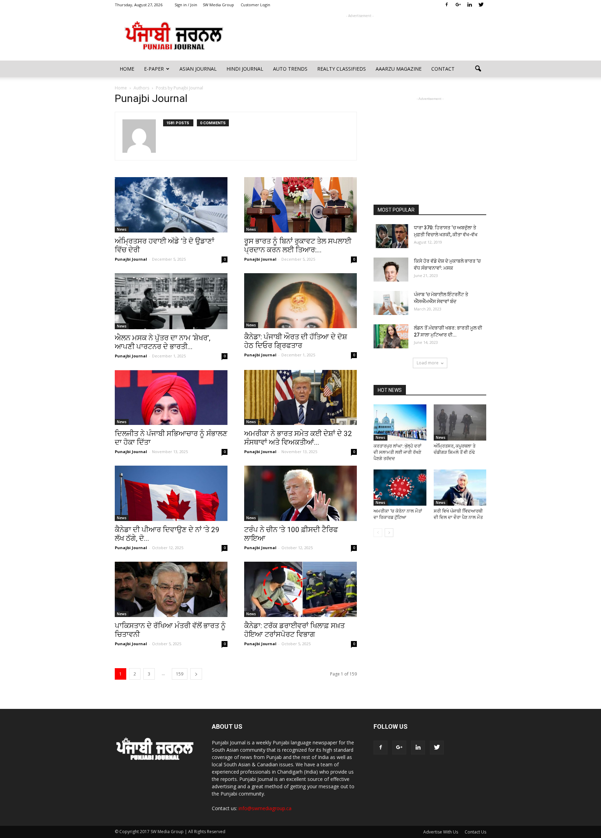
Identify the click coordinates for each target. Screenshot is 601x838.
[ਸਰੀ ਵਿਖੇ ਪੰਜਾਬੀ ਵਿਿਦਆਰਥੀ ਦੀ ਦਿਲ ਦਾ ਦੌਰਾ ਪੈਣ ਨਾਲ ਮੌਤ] (460, 487)
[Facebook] (446, 5)
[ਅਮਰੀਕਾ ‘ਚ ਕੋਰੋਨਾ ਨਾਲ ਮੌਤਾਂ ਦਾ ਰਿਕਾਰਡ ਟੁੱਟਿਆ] (400, 487)
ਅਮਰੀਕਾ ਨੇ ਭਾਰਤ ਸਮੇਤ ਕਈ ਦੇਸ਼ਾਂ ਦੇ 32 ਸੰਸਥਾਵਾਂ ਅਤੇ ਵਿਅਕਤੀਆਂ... (298, 437)
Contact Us (475, 832)
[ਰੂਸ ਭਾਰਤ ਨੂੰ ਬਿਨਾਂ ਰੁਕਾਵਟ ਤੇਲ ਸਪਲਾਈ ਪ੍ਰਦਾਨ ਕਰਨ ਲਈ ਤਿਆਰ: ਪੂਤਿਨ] (300, 204)
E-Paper (154, 68)
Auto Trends (290, 68)
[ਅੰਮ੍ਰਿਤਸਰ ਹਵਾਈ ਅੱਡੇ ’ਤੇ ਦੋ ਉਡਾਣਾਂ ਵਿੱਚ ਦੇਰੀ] (171, 204)
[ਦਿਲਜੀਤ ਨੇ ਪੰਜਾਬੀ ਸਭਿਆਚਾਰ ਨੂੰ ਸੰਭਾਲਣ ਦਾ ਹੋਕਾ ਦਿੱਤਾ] (171, 397)
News (122, 229)
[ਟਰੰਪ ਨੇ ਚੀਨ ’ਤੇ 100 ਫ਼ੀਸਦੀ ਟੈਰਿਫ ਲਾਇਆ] (300, 493)
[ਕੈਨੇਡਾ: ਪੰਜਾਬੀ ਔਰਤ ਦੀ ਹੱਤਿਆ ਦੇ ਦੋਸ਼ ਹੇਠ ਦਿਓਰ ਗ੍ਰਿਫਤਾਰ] (300, 301)
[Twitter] (481, 5)
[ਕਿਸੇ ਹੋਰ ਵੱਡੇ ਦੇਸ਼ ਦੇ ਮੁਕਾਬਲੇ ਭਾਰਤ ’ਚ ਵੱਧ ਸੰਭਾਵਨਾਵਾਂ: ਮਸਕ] (391, 270)
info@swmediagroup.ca (265, 808)
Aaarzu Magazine (399, 68)
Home (127, 68)
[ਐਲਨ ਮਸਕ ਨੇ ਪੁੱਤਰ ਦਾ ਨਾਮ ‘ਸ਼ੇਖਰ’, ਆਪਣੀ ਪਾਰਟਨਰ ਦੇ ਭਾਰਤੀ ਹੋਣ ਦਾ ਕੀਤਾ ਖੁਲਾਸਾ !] (171, 301)
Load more (428, 363)
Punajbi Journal (131, 259)
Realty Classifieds (341, 68)
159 (179, 674)
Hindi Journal (244, 68)
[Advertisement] (359, 35)
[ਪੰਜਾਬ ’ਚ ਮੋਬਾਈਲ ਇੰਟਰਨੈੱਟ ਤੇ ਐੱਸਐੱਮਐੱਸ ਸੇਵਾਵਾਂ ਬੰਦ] (391, 303)
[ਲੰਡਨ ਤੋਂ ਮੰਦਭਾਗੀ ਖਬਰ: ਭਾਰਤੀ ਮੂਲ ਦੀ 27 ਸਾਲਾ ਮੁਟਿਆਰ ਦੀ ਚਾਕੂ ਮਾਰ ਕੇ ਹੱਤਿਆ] (391, 336)
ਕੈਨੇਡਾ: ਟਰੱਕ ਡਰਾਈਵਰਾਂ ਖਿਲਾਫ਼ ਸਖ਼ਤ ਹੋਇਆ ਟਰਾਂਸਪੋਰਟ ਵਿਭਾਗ (294, 630)
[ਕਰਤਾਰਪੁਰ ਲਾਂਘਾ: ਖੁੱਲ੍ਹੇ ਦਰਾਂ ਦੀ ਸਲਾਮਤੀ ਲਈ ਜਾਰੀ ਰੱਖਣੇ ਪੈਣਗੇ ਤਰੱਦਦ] (400, 422)
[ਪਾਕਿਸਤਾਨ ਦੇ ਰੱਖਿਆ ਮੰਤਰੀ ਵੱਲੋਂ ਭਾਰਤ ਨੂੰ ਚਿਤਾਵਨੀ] (171, 589)
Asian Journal (198, 68)
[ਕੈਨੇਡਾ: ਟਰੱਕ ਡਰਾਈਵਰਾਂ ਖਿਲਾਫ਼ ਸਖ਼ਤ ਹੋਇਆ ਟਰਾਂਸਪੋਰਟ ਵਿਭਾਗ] (300, 589)
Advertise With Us (440, 832)
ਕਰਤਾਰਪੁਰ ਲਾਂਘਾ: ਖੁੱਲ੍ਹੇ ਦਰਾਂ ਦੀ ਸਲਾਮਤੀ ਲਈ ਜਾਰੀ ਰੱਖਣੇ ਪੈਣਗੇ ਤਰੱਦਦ (398, 452)
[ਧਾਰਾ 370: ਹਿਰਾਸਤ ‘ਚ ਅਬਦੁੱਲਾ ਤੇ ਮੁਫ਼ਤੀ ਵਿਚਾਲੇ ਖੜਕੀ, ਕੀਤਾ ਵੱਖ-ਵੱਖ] (391, 236)
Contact (443, 68)
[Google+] (458, 5)
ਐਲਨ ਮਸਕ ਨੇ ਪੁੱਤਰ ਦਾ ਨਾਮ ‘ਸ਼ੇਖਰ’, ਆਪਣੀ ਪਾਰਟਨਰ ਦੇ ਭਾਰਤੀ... (162, 342)
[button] (478, 69)
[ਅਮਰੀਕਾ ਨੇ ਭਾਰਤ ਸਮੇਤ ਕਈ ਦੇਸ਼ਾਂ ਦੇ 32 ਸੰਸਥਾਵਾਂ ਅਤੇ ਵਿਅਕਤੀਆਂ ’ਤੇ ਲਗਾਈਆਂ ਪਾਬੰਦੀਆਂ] (300, 397)
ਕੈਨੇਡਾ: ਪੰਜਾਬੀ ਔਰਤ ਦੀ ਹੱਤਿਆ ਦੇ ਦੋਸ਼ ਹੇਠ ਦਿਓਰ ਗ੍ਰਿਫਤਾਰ (295, 341)
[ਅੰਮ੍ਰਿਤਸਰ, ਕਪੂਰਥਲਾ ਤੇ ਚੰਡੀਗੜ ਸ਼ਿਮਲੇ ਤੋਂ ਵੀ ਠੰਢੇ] (460, 422)
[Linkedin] (469, 5)
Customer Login (255, 4)
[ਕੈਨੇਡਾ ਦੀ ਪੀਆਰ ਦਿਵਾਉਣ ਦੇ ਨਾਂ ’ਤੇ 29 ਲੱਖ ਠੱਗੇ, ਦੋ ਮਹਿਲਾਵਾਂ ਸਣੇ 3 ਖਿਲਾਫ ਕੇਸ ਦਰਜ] (171, 493)
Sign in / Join (186, 4)
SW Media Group (218, 4)
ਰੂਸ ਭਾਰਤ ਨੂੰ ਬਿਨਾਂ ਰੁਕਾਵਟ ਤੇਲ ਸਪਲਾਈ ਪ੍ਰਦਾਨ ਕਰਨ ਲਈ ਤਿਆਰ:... (297, 245)
